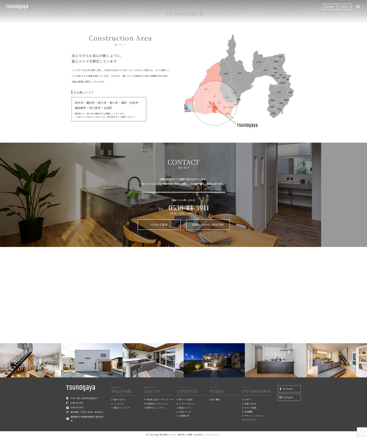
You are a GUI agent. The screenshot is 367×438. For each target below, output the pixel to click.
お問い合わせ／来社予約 (208, 225)
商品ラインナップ (122, 407)
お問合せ (344, 6)
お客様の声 (184, 415)
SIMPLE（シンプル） (156, 407)
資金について (185, 407)
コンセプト (119, 403)
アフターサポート (187, 403)
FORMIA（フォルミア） (157, 403)
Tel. (183, 208)
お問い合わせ (250, 403)
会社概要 (248, 411)
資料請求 (329, 6)
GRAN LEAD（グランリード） (160, 399)
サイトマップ (250, 419)
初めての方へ (120, 399)
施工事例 (216, 399)
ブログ (247, 399)
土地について (185, 411)
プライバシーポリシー (254, 415)
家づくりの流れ (186, 399)
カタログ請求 (159, 225)
